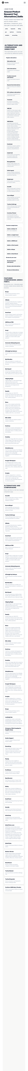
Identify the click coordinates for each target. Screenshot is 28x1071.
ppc (6, 32)
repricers (12, 32)
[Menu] (24, 2)
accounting (14, 35)
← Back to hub (8, 9)
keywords (13, 28)
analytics (7, 35)
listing (19, 28)
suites (6, 28)
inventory (19, 32)
